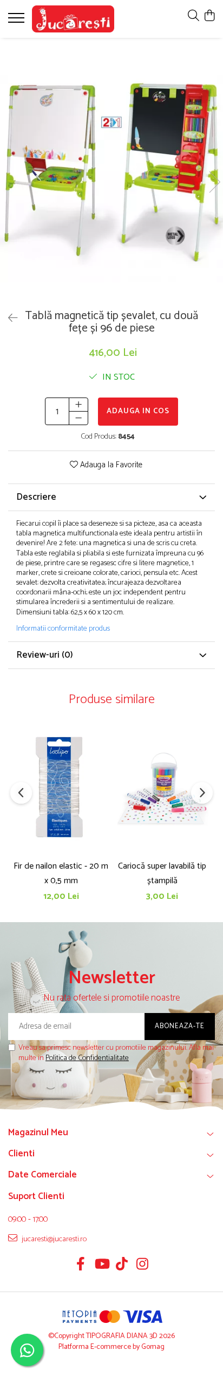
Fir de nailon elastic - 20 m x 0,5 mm (61, 873)
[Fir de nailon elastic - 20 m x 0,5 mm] (60, 786)
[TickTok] (122, 1265)
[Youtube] (101, 1265)
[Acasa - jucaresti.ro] (73, 18)
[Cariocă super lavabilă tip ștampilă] (162, 786)
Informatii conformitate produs (63, 629)
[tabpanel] (111, 170)
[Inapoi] (8, 319)
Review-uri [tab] (44, 655)
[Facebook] (80, 1265)
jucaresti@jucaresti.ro (53, 1239)
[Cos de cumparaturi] (209, 16)
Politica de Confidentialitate (87, 1058)
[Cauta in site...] (193, 16)
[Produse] (17, 21)
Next (214, 182)
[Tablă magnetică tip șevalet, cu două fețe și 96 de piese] (111, 170)
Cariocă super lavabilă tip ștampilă (162, 873)
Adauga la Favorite (110, 465)
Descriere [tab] (36, 497)
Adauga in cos (138, 411)
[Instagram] (142, 1265)
